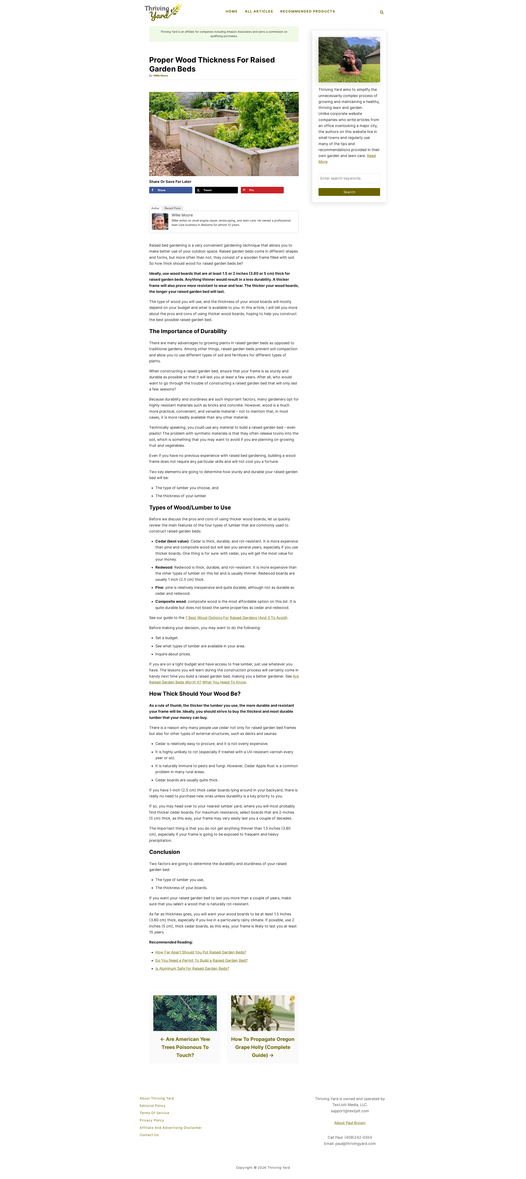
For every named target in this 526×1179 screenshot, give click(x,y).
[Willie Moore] (160, 221)
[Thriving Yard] (163, 12)
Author (155, 208)
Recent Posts (173, 208)
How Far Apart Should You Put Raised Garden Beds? (200, 952)
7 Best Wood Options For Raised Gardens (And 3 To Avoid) (236, 617)
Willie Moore (160, 75)
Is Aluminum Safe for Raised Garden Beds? (192, 968)
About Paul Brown (350, 1123)
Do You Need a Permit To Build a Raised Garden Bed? (201, 960)
